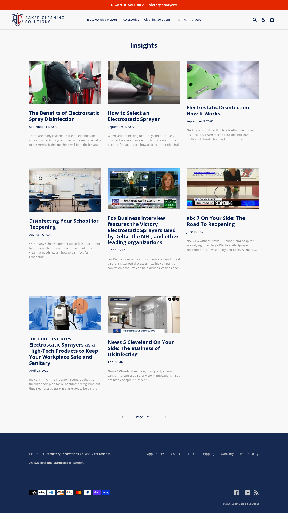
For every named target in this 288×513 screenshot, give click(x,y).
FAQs (191, 454)
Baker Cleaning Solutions (245, 503)
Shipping (208, 454)
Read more (39, 153)
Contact (176, 454)
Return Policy (249, 454)
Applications (156, 454)
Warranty (227, 454)
